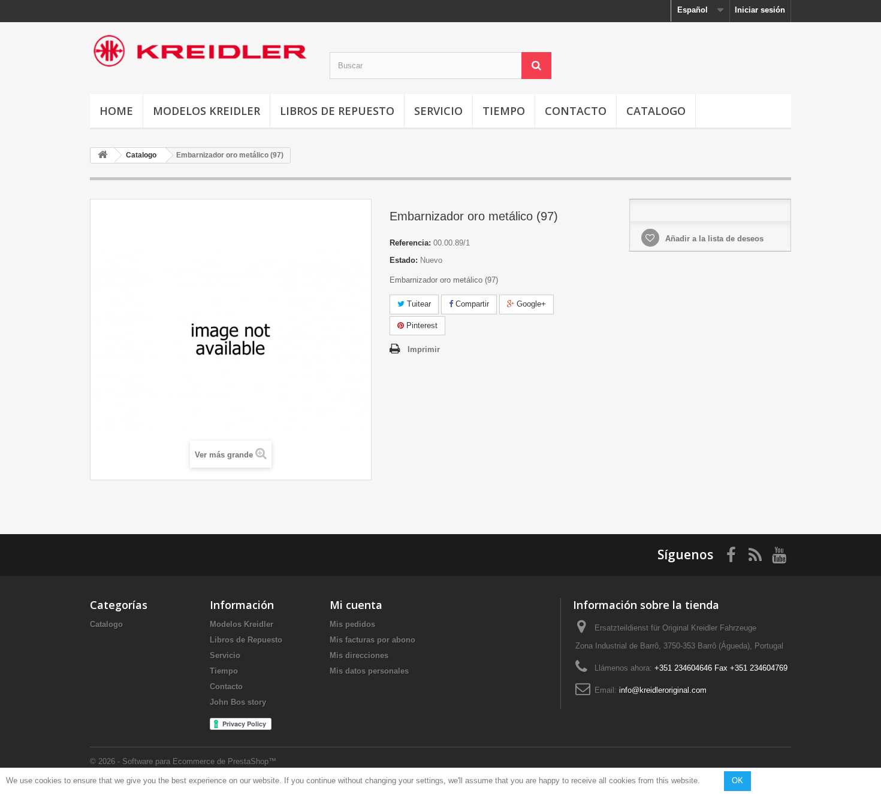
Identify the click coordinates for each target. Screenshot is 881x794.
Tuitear (418, 303)
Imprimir (424, 349)
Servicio (438, 111)
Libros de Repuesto (337, 111)
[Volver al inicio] (102, 155)
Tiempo (503, 111)
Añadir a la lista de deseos (713, 238)
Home (116, 111)
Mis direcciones (359, 655)
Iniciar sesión (760, 9)
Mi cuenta (356, 605)
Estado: (404, 260)
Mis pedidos (352, 624)
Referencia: (410, 242)
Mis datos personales (369, 670)
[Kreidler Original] (201, 50)
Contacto (576, 111)
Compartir (471, 303)
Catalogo (656, 111)
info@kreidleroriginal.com (663, 690)
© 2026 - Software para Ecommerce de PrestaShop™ (183, 761)
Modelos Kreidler (206, 111)
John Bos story (238, 702)
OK (737, 780)
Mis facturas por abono (372, 639)
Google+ (530, 303)
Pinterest (421, 325)
